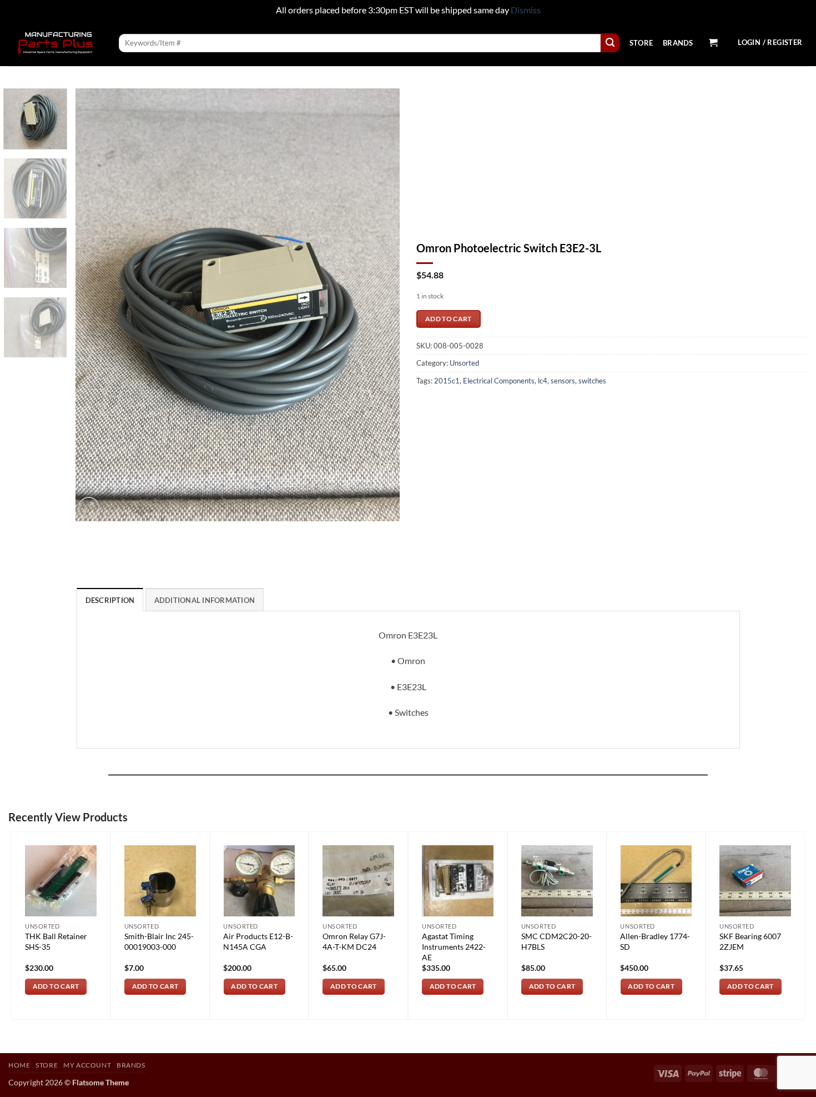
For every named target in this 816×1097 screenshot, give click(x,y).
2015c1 (447, 380)
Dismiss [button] (526, 9)
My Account (87, 1065)
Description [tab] (110, 600)
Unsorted (464, 362)
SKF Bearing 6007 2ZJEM (750, 941)
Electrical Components (499, 380)
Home (19, 1065)
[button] (713, 43)
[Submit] (610, 42)
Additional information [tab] (204, 600)
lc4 (542, 380)
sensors (563, 380)
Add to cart (448, 318)
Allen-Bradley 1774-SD (655, 941)
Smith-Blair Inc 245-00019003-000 (159, 941)
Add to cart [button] (56, 986)
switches (592, 380)
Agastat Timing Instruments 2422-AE (454, 946)
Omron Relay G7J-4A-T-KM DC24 (354, 941)
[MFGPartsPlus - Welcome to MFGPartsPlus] (55, 42)
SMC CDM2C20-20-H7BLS (556, 941)
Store (641, 42)
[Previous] (96, 304)
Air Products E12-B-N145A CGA (258, 941)
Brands (678, 42)
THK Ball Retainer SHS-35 (56, 941)
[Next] (379, 304)
